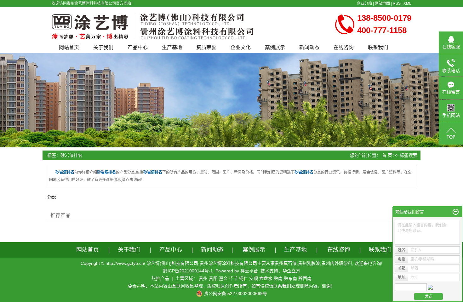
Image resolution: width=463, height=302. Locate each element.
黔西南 (305, 278)
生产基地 (172, 47)
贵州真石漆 (286, 263)
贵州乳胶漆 (309, 263)
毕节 (233, 278)
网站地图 (382, 3)
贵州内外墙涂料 (336, 263)
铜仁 (243, 278)
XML (407, 3)
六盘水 (265, 278)
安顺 (253, 278)
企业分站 (364, 3)
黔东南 (290, 278)
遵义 (223, 278)
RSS (397, 3)
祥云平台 (249, 270)
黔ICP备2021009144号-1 (188, 270)
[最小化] (456, 212)
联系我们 (378, 47)
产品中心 (138, 47)
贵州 (203, 278)
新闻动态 (309, 47)
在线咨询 (344, 47)
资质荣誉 (206, 47)
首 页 (387, 155)
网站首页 (69, 47)
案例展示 (275, 47)
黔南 (278, 278)
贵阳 (213, 278)
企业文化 (241, 47)
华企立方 (291, 270)
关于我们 (103, 47)
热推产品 (160, 278)
